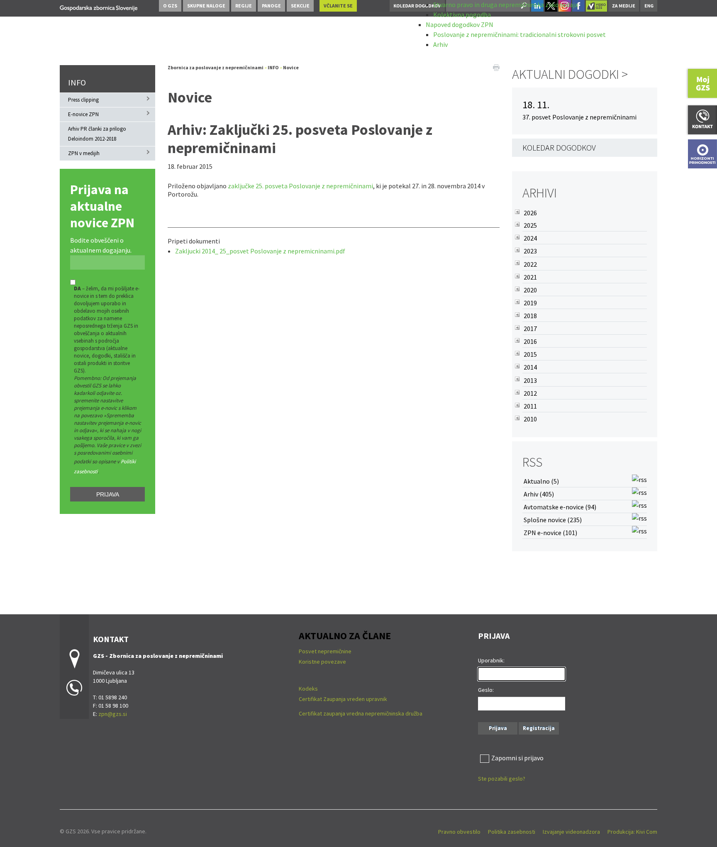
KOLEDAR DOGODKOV (559, 147)
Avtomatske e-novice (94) (560, 507)
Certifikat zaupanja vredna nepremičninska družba (360, 713)
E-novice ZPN (83, 114)
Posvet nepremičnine (325, 651)
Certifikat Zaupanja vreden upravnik (343, 699)
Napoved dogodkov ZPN (459, 24)
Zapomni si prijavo (517, 758)
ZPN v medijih (84, 153)
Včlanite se (338, 5)
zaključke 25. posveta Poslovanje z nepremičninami (300, 186)
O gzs (170, 5)
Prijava (107, 494)
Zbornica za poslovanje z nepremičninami (215, 67)
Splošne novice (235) (553, 520)
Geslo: (486, 690)
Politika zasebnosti (511, 831)
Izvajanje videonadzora (571, 831)
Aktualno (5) (541, 481)
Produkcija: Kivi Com (632, 831)
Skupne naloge (206, 5)
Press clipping (83, 99)
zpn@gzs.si (112, 714)
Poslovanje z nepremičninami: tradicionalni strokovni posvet (519, 34)
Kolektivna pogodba (462, 14)
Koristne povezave (322, 661)
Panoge (271, 5)
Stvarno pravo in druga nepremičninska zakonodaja (505, 4)
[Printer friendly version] (496, 67)
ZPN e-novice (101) (550, 532)
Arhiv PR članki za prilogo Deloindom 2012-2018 (97, 133)
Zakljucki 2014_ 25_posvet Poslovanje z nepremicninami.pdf (260, 251)
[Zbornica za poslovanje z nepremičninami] (98, 7)
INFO (77, 82)
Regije (243, 5)
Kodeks (309, 688)
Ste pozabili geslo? (501, 778)
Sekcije (300, 5)
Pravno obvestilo (459, 831)
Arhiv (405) (539, 494)
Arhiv (440, 44)
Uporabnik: (491, 660)
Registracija (539, 728)
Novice (291, 67)
